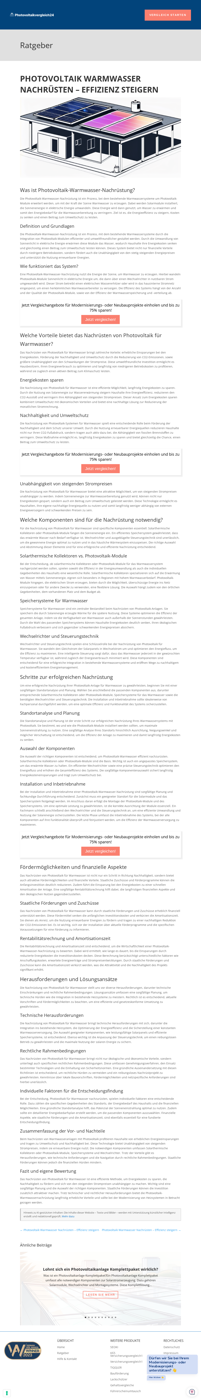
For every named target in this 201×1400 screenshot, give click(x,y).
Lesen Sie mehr (100, 1294)
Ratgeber (63, 1353)
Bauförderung (119, 1373)
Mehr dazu (68, 1216)
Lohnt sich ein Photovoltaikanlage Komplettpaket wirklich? (100, 1269)
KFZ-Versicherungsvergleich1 (126, 1355)
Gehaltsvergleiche (122, 1385)
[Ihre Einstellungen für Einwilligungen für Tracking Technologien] (7, 1393)
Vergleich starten (167, 15)
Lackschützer (118, 1379)
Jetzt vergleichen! (100, 319)
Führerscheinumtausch (125, 1391)
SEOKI (114, 1347)
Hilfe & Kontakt (67, 1359)
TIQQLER (116, 1367)
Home (61, 1347)
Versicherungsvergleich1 (126, 1361)
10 (115, 1317)
